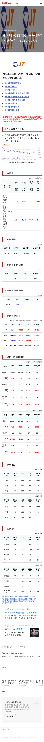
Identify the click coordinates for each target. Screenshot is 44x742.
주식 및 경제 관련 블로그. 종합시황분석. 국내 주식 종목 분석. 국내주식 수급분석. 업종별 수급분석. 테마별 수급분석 (17, 708)
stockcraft (6, 733)
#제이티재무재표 (30, 600)
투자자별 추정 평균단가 (17, 96)
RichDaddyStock (10, 3)
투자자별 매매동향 (15, 100)
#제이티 (4, 596)
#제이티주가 (21, 596)
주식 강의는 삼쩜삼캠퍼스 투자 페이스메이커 (14, 629)
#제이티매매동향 (33, 598)
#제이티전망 (6, 598)
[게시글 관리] (14, 647)
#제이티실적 (6, 600)
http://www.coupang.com (15, 609)
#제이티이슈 (31, 601)
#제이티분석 (23, 601)
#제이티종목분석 (12, 596)
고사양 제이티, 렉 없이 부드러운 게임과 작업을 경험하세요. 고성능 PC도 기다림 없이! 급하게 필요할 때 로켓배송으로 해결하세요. (22, 616)
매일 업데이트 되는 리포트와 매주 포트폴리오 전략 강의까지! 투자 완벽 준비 (15, 633)
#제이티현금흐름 (15, 601)
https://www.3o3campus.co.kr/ (17, 626)
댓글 (3, 691)
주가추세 (11, 89)
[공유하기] (11, 647)
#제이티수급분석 (22, 598)
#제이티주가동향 (7, 603)
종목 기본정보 (13, 83)
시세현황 (11, 86)
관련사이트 (5, 730)
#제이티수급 (13, 598)
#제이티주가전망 (30, 596)
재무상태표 (12, 106)
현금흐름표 (12, 110)
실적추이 (11, 103)
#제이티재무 (21, 600)
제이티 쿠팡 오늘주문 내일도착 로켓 (21, 612)
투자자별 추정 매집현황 (17, 93)
